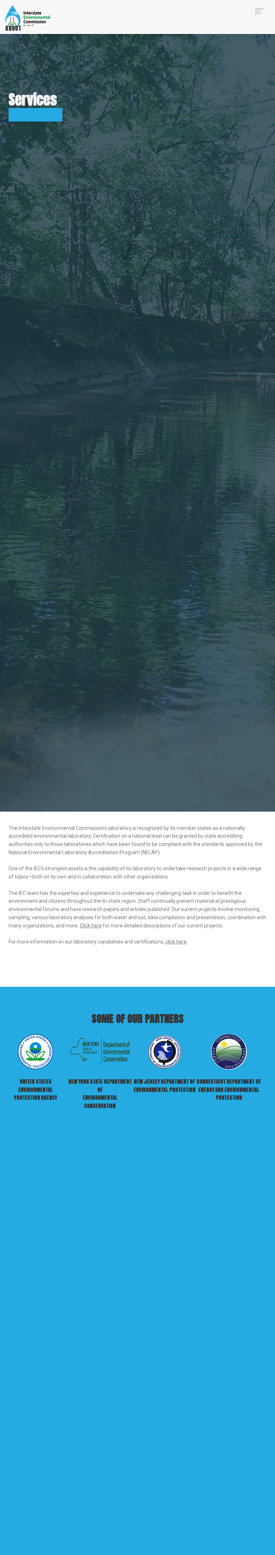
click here (176, 942)
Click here (91, 925)
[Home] (31, 16)
